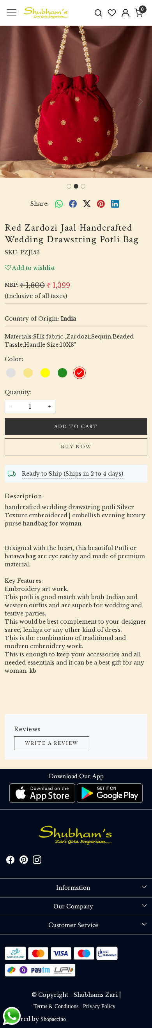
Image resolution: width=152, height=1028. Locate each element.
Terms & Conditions (56, 1006)
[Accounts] (125, 13)
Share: (39, 203)
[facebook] (73, 204)
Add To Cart (76, 426)
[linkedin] (115, 204)
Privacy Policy (99, 1006)
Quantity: (18, 392)
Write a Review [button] (51, 743)
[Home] (46, 13)
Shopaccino (53, 1019)
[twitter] (87, 204)
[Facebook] (10, 861)
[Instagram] (37, 861)
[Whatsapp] (59, 204)
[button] (11, 102)
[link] (98, 12)
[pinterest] (101, 204)
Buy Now (76, 447)
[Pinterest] (24, 861)
